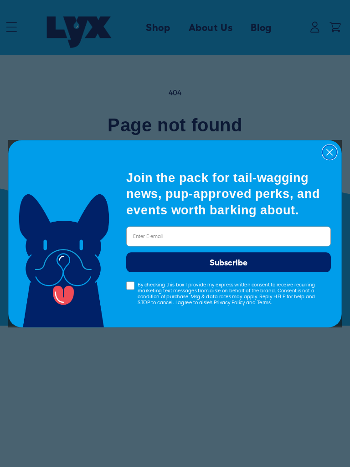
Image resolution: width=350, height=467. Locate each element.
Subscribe (228, 262)
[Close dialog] (330, 152)
